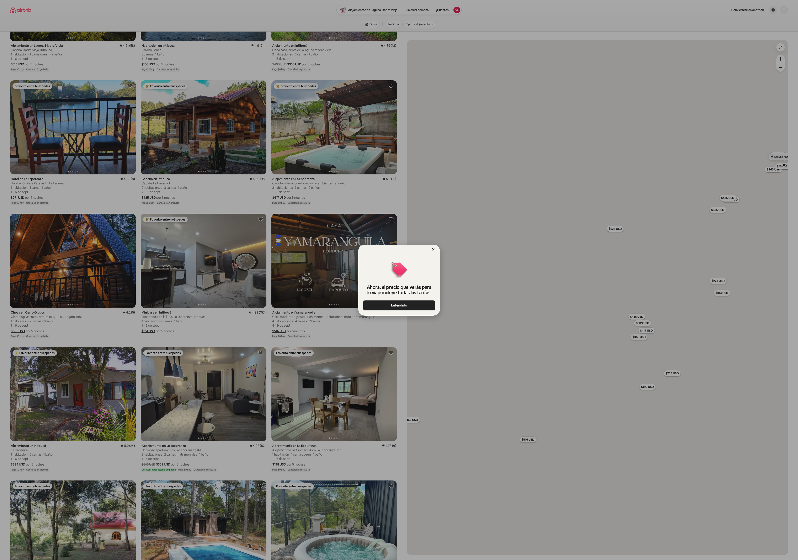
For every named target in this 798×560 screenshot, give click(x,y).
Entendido (399, 305)
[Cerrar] (433, 249)
